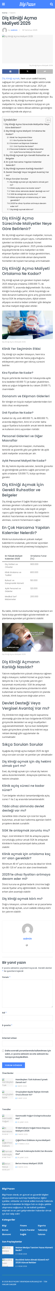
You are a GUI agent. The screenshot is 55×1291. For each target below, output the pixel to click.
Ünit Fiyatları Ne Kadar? (24, 146)
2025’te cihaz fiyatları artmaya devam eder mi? (28, 205)
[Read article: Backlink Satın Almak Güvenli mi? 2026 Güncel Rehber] (7, 1262)
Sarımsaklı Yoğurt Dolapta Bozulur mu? (33, 1117)
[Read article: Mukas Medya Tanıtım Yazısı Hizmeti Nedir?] (7, 1250)
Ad (4, 1012)
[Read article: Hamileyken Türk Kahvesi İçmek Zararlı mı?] (7, 1082)
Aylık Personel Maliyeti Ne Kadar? (28, 152)
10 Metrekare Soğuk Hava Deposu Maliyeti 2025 (33, 1129)
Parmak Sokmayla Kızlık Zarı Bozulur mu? (34, 1152)
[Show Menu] (3, 4)
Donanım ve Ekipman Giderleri (24, 143)
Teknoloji (42, 1230)
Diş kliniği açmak (11, 78)
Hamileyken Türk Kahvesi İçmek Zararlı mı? (32, 1081)
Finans (23, 1225)
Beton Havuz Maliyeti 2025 (29, 1163)
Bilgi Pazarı (27, 4)
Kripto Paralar (27, 1230)
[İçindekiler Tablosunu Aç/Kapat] (47, 120)
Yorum (6, 977)
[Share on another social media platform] (45, 71)
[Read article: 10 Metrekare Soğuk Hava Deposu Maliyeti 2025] (7, 1131)
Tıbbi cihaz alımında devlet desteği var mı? (30, 191)
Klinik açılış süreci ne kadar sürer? (25, 188)
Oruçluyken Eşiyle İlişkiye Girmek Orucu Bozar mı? (32, 1093)
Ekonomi (6, 1234)
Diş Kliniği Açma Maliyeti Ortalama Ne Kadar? (25, 133)
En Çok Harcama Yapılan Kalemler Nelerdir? (24, 164)
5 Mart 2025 (22, 1098)
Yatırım (12, 13)
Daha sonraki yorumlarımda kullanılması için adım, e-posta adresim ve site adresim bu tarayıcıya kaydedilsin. (28, 1053)
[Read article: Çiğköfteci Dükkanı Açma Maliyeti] (7, 1143)
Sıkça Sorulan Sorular (17, 178)
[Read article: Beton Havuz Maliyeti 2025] (7, 1166)
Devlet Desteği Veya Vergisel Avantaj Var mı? (27, 174)
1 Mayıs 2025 (22, 1086)
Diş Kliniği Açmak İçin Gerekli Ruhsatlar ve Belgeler (27, 157)
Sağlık (23, 1234)
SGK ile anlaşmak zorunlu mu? (24, 194)
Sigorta (42, 1225)
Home (4, 13)
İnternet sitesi (9, 1038)
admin (14, 30)
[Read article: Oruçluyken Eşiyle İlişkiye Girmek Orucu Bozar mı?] (7, 1095)
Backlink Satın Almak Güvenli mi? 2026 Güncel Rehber (32, 1261)
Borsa (5, 1230)
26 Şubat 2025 (22, 1122)
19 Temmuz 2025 (29, 30)
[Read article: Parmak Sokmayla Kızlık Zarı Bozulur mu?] (7, 1154)
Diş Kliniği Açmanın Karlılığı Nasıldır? (24, 168)
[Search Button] (51, 4)
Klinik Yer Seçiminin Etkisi (21, 137)
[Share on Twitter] (27, 71)
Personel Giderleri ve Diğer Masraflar (27, 149)
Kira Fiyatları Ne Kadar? (23, 140)
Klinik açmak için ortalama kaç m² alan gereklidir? (28, 199)
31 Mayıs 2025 (22, 1134)
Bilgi (4, 1225)
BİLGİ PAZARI (14, 1281)
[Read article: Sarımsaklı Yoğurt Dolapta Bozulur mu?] (7, 1118)
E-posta (7, 1025)
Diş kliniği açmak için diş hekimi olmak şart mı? (29, 183)
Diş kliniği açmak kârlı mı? (21, 209)
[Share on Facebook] (10, 71)
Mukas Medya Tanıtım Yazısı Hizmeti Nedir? (34, 1249)
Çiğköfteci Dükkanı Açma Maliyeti (33, 1140)
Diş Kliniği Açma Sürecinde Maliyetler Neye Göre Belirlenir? (27, 126)
